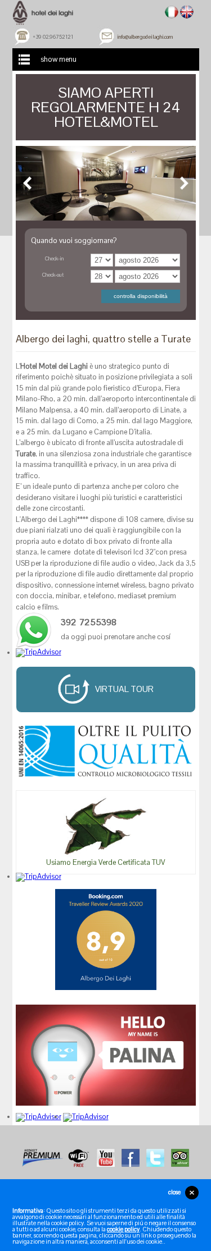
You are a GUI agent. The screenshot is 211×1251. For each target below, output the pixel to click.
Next (183, 183)
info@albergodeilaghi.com (145, 36)
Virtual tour (124, 688)
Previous (28, 183)
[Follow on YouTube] (106, 1157)
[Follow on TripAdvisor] (180, 1157)
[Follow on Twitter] (155, 1157)
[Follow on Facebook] (130, 1157)
